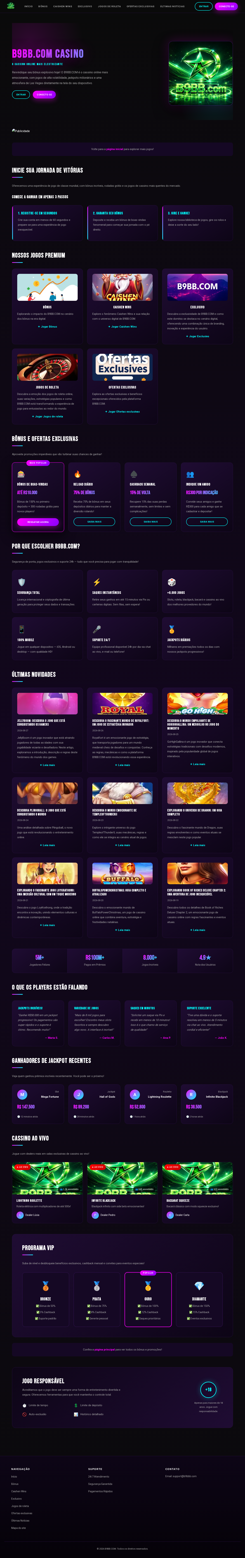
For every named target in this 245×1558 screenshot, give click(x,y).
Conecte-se (226, 6)
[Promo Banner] (122, 131)
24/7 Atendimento (98, 1476)
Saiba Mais (94, 521)
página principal (105, 1349)
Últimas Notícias (172, 6)
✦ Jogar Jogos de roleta (47, 416)
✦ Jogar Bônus (47, 326)
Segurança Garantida (100, 1484)
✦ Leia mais (47, 765)
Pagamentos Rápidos (100, 1491)
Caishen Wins (62, 6)
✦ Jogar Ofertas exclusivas (122, 411)
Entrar (203, 6)
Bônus (42, 6)
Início (28, 6)
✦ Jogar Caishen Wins (122, 326)
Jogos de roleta (109, 6)
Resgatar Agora (38, 522)
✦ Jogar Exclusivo (197, 336)
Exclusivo (85, 6)
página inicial (114, 149)
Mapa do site (18, 1528)
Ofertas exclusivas (140, 6)
